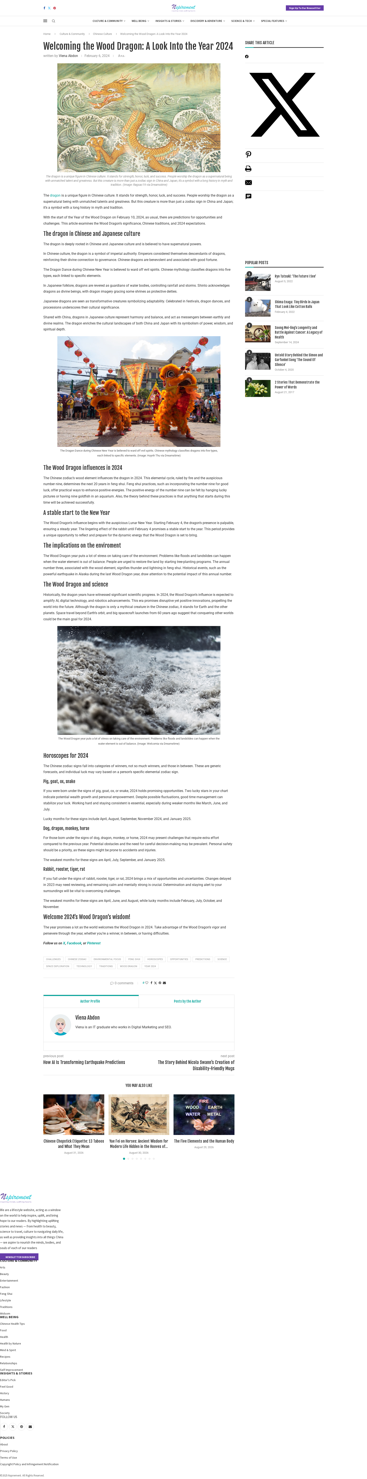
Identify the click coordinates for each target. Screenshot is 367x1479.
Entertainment (9, 1280)
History (4, 1393)
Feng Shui (6, 1293)
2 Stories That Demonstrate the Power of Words (297, 384)
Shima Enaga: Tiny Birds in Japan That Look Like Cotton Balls (297, 304)
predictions (202, 959)
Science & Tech (241, 21)
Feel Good (6, 1386)
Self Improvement (11, 1369)
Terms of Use (8, 1457)
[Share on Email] (248, 185)
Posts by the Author (187, 1001)
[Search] (53, 21)
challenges (53, 959)
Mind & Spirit (8, 1350)
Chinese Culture (102, 33)
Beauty (4, 1273)
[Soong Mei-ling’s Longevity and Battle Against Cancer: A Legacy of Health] (258, 333)
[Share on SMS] (248, 199)
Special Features (272, 21)
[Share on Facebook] (151, 983)
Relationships (8, 1363)
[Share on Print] (248, 171)
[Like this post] (146, 983)
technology (84, 966)
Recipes (5, 1356)
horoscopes (155, 959)
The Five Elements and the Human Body (204, 1141)
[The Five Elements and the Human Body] (204, 1114)
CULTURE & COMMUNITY (18, 1260)
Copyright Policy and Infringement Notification (29, 1464)
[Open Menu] (45, 21)
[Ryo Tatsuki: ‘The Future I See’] (258, 282)
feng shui (134, 959)
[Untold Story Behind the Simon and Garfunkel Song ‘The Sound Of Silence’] (258, 361)
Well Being (139, 21)
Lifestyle (5, 1300)
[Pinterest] (54, 8)
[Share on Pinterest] (248, 157)
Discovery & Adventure (206, 21)
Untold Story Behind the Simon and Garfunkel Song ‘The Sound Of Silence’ (299, 360)
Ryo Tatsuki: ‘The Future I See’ (295, 276)
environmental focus (107, 959)
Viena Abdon (68, 56)
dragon (55, 195)
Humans (5, 1399)
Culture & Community (108, 21)
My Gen (4, 1406)
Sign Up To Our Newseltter (304, 8)
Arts (2, 1267)
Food (3, 1330)
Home (47, 33)
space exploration (57, 966)
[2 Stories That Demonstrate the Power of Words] (258, 388)
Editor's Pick (8, 1379)
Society (5, 1412)
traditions (106, 966)
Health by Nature (10, 1343)
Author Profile (90, 1001)
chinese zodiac (77, 959)
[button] (49, 1126)
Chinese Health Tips (12, 1323)
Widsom (5, 1313)
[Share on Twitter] (155, 983)
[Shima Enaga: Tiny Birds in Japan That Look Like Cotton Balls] (258, 308)
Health (4, 1336)
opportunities (179, 959)
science (222, 959)
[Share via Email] (164, 983)
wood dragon (128, 966)
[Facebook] (44, 8)
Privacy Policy (9, 1450)
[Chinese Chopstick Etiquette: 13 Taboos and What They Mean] (73, 1114)
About (4, 1444)
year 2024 (150, 966)
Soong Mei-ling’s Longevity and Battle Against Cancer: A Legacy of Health (298, 332)
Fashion (5, 1287)
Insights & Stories (168, 21)
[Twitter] (49, 8)
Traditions (6, 1306)
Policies (7, 1437)
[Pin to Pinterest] (160, 983)
